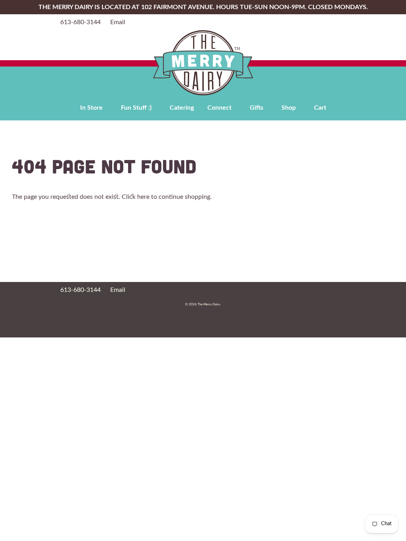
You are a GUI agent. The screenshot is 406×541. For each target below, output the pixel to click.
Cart (320, 108)
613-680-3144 (80, 22)
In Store (91, 108)
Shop (289, 108)
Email (117, 22)
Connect (219, 108)
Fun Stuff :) (136, 108)
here (143, 197)
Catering (182, 108)
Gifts (256, 108)
